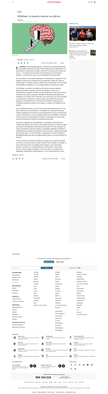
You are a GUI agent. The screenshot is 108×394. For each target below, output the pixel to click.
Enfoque (79, 293)
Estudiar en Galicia (82, 281)
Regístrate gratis (49, 262)
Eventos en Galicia (17, 316)
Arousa (35, 279)
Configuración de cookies (71, 392)
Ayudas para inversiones (18, 327)
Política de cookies (51, 392)
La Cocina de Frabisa (82, 283)
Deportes (57, 288)
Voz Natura (65, 382)
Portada (57, 274)
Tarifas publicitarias (17, 307)
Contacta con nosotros (18, 301)
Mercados (79, 305)
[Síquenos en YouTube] (87, 365)
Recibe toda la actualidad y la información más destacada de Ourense (84, 356)
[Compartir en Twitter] (27, 63)
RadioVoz (50, 382)
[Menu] (13, 2)
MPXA (76, 382)
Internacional (58, 283)
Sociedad (57, 291)
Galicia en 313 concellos (40, 305)
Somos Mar (58, 300)
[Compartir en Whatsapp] (18, 63)
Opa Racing (58, 318)
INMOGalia (15, 314)
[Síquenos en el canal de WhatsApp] (71, 369)
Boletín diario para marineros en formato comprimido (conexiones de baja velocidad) (83, 344)
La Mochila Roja (81, 298)
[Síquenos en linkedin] (83, 365)
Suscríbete (15, 282)
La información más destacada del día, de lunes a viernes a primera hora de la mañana (28, 337)
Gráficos (57, 295)
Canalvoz (60, 382)
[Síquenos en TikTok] (92, 365)
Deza (35, 286)
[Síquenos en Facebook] (71, 365)
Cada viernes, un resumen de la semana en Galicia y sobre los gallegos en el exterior (28, 350)
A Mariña (36, 276)
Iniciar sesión (60, 262)
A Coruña (36, 274)
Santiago (36, 300)
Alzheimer (21, 155)
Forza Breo (58, 325)
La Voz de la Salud (82, 274)
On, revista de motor (82, 314)
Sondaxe (55, 382)
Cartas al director (16, 299)
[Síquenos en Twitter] (75, 365)
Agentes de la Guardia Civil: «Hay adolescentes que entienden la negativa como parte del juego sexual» (79, 53)
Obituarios (58, 303)
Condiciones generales (60, 392)
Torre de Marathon (60, 313)
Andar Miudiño (59, 323)
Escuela (79, 312)
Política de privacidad (42, 392)
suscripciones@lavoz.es (64, 377)
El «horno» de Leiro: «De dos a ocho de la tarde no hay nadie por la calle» (81, 44)
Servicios (14, 309)
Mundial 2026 (58, 311)
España (57, 281)
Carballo (36, 283)
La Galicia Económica (61, 305)
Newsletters (15, 290)
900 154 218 (43, 377)
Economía (57, 279)
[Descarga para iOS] (31, 366)
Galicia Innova (80, 300)
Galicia (57, 276)
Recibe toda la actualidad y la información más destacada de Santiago (29, 356)
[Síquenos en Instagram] (79, 365)
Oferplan (14, 312)
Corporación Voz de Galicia (29, 382)
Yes (78, 310)
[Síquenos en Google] (75, 369)
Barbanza (36, 281)
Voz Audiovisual (45, 382)
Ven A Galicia (80, 291)
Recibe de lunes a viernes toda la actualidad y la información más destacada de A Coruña (56, 350)
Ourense (36, 295)
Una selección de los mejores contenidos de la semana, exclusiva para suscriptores (84, 337)
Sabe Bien (79, 276)
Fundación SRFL (38, 382)
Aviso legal (34, 392)
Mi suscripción (16, 275)
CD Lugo (57, 320)
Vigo (35, 303)
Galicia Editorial (81, 382)
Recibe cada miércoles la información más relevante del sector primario (56, 344)
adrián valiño (72, 58)
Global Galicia (80, 279)
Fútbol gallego (59, 328)
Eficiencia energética (17, 324)
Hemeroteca (15, 279)
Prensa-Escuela (71, 382)
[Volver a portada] (54, 2)
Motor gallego (58, 330)
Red (78, 286)
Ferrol (35, 288)
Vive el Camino (81, 295)
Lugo (35, 293)
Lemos (35, 291)
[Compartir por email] (21, 63)
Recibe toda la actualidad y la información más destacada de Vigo (56, 356)
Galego (78, 267)
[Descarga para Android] (34, 366)
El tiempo (57, 307)
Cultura (57, 293)
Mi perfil (14, 288)
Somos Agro (58, 298)
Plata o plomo (80, 288)
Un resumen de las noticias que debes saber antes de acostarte (55, 337)
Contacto (14, 319)
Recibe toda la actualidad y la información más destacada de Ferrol (84, 350)
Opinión (57, 286)
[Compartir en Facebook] (24, 63)
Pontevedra (37, 298)
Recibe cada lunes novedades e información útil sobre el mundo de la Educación (28, 344)
